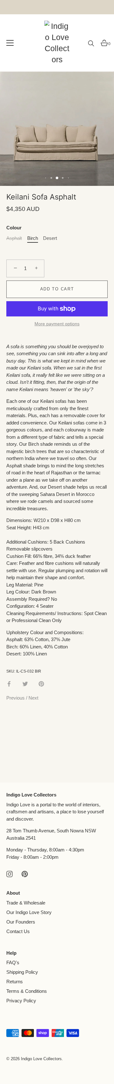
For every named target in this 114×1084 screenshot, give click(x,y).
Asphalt (14, 238)
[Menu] (10, 43)
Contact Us (18, 931)
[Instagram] (9, 873)
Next (33, 698)
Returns (14, 981)
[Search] (91, 46)
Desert (50, 238)
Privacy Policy (21, 1000)
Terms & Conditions (26, 991)
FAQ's (12, 962)
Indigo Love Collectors (41, 1058)
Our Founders (20, 922)
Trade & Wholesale (25, 902)
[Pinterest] (25, 873)
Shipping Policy (22, 972)
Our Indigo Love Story (29, 912)
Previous (16, 698)
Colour (14, 227)
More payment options (57, 324)
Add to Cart (57, 289)
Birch (32, 238)
